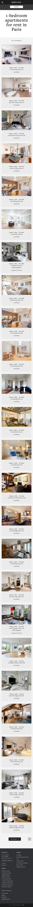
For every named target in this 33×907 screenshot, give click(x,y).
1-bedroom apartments (7, 881)
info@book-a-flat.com (7, 860)
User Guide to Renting (21, 863)
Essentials (4, 897)
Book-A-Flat (16, 2)
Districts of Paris (6, 877)
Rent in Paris (19, 865)
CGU (23, 905)
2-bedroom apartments (7, 883)
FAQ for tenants (6, 871)
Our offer (18, 855)
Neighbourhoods (6, 875)
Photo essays (5, 893)
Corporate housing (6, 873)
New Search (14, 839)
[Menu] (3, 2)
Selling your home (20, 867)
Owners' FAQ (19, 861)
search (16, 7)
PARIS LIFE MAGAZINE (6, 890)
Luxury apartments (6, 879)
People (3, 895)
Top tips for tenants (6, 886)
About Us (4, 865)
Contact (4, 863)
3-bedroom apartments (7, 885)
